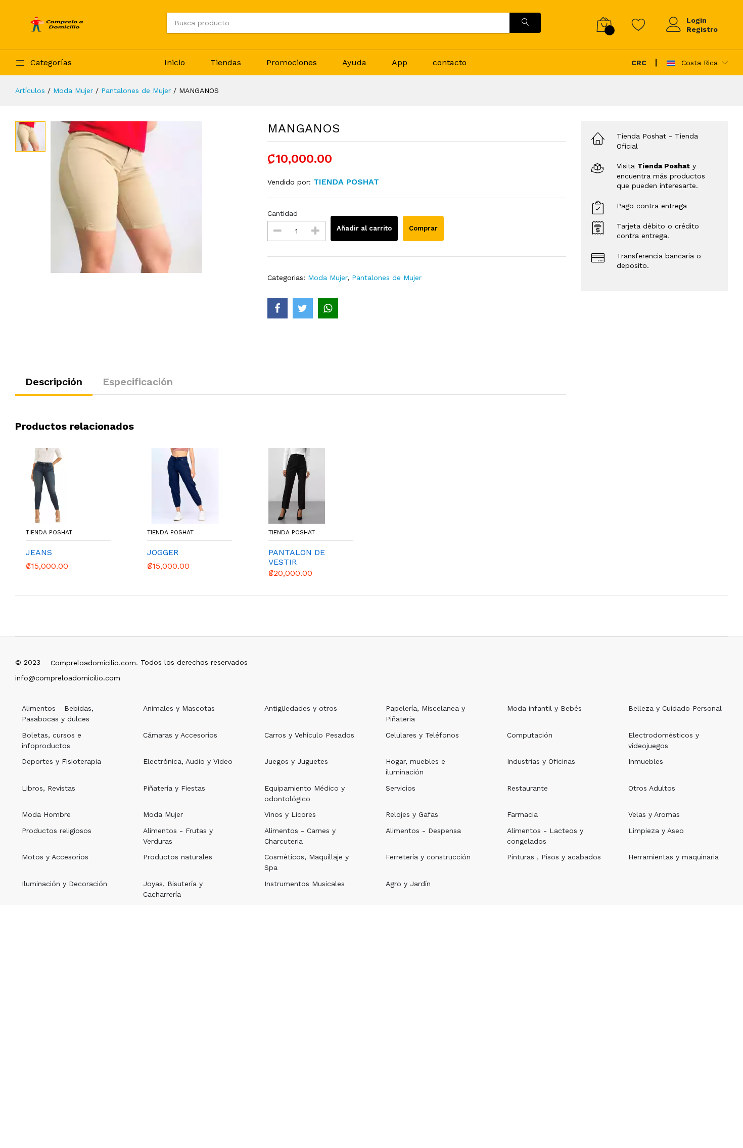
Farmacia (522, 814)
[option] (151, 197)
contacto (450, 62)
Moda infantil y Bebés (544, 708)
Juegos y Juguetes (296, 761)
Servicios (400, 788)
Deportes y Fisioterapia (61, 761)
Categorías (51, 62)
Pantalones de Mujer (136, 90)
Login (696, 20)
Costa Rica (698, 63)
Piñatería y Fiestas (174, 788)
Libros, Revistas (48, 788)
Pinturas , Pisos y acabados (554, 857)
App (399, 62)
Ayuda (354, 62)
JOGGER (162, 552)
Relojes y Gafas (412, 814)
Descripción (53, 382)
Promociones (291, 62)
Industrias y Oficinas (541, 761)
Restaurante (527, 788)
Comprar (423, 228)
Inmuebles (645, 761)
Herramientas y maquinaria (673, 857)
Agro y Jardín (408, 884)
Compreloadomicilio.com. (94, 663)
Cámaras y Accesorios (180, 735)
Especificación (138, 382)
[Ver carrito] (604, 24)
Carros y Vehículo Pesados (309, 735)
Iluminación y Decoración (64, 884)
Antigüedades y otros (300, 708)
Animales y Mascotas (179, 708)
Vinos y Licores (290, 814)
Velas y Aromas (654, 814)
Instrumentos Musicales (304, 884)
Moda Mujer (73, 90)
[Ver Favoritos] (638, 24)
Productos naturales (177, 857)
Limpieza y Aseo (656, 830)
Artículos (30, 90)
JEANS (39, 552)
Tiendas (225, 62)
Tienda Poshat (49, 532)
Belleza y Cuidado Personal (675, 708)
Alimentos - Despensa (423, 830)
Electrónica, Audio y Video (188, 761)
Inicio (174, 62)
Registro (702, 29)
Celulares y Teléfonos (422, 735)
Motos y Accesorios (55, 857)
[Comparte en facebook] (277, 308)
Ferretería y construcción (428, 857)
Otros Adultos (651, 788)
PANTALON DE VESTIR (296, 557)
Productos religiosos (56, 830)
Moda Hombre (46, 814)
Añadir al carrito (364, 228)
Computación (529, 735)
